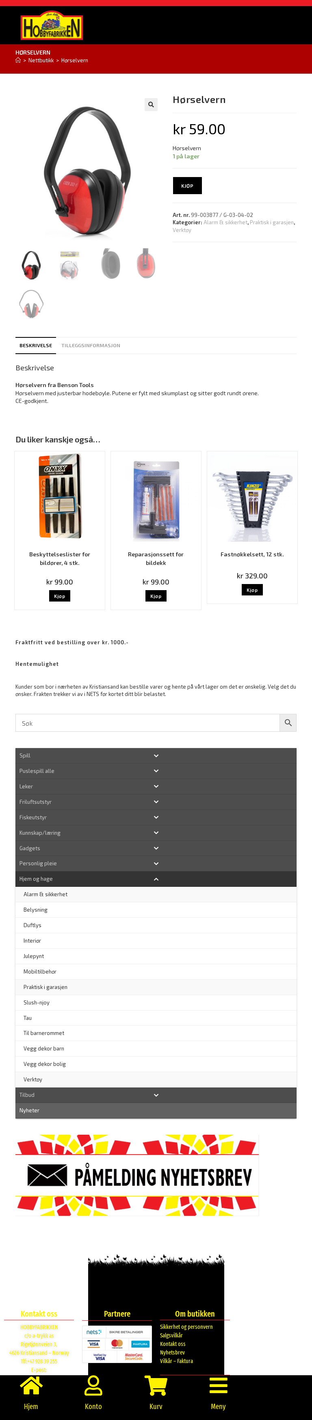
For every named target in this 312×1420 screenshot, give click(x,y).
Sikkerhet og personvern (186, 1327)
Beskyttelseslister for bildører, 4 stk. (59, 558)
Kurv (156, 1406)
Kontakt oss (173, 1344)
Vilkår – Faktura (176, 1361)
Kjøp (187, 185)
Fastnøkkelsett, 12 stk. (252, 554)
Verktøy (182, 230)
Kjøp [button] (59, 596)
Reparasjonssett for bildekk (156, 558)
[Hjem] (18, 60)
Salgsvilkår (171, 1335)
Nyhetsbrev (172, 1352)
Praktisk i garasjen (272, 222)
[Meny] (218, 1385)
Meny (218, 1406)
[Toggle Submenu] (155, 755)
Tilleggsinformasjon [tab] (90, 345)
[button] (151, 104)
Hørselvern (74, 60)
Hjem (31, 1406)
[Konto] (93, 1385)
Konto (93, 1406)
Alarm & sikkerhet (225, 222)
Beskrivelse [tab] (36, 345)
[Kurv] (156, 1385)
